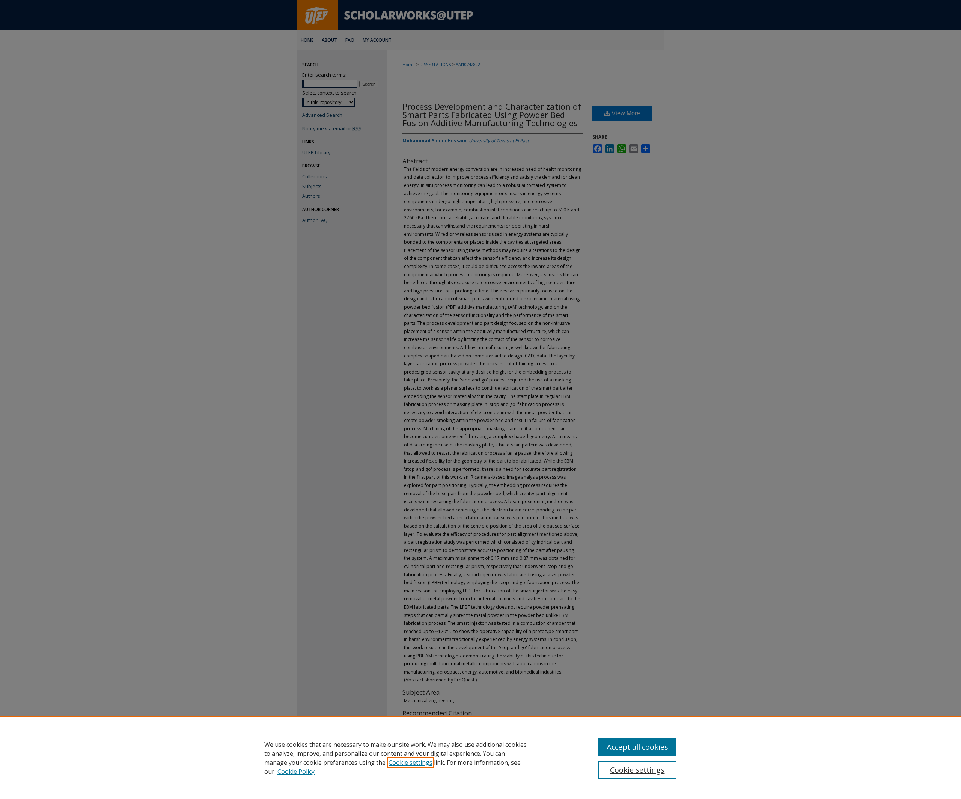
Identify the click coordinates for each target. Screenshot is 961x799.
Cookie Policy (296, 771)
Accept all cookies (637, 747)
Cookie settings (410, 762)
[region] (480, 757)
